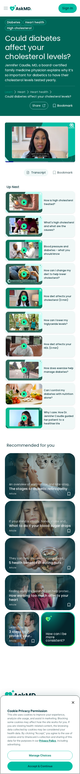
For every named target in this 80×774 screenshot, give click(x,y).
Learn (9, 92)
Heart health (34, 22)
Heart (21, 92)
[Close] (73, 702)
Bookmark (65, 106)
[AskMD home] (20, 8)
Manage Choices (40, 755)
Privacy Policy (47, 740)
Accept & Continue (40, 766)
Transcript (38, 172)
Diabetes (13, 22)
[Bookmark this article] (69, 494)
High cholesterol (19, 28)
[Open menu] (6, 8)
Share (36, 106)
